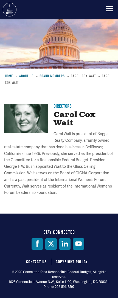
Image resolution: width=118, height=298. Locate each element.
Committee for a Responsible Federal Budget (9, 9)
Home (9, 76)
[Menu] (109, 8)
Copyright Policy (72, 261)
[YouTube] (78, 244)
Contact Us (36, 261)
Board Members (52, 76)
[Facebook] (37, 244)
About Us (26, 76)
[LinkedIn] (65, 244)
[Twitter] (51, 244)
